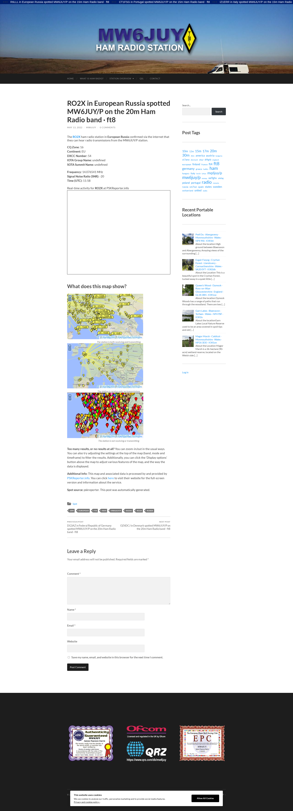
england (215, 160)
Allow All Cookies (205, 798)
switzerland (187, 190)
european (84, 510)
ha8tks (205, 169)
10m (185, 151)
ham (104, 510)
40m (192, 156)
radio (129, 510)
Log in (185, 372)
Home (70, 78)
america (200, 155)
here (111, 478)
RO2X (76, 136)
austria (210, 155)
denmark (194, 160)
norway (204, 178)
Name (71, 609)
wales (205, 191)
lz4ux (204, 173)
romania (216, 183)
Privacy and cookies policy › (87, 802)
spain (201, 186)
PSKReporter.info (78, 478)
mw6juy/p (116, 510)
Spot (75, 503)
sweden (217, 186)
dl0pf (201, 160)
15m (198, 151)
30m (186, 155)
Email (71, 625)
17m (206, 151)
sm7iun (193, 186)
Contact (155, 78)
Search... (186, 105)
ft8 (95, 510)
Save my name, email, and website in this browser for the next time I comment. (117, 657)
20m (72, 510)
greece (199, 169)
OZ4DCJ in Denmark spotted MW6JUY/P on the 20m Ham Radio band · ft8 (145, 525)
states (208, 186)
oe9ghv (212, 178)
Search (218, 111)
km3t (198, 173)
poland (186, 182)
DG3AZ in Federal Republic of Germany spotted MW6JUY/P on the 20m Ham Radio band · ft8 (91, 527)
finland (196, 164)
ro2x (139, 510)
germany (188, 168)
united (198, 190)
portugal (196, 182)
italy (193, 173)
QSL (142, 78)
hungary (185, 173)
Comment (74, 573)
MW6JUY (91, 127)
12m (191, 151)
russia (150, 510)
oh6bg (221, 178)
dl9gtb (208, 159)
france (204, 164)
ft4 (210, 164)
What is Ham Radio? (91, 78)
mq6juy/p (214, 173)
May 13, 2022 (74, 127)
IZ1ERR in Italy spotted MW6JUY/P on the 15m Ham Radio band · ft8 (230, 2)
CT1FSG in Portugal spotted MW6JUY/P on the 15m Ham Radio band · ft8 (132, 2)
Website (72, 641)
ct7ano (186, 159)
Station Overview (120, 78)
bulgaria (219, 156)
